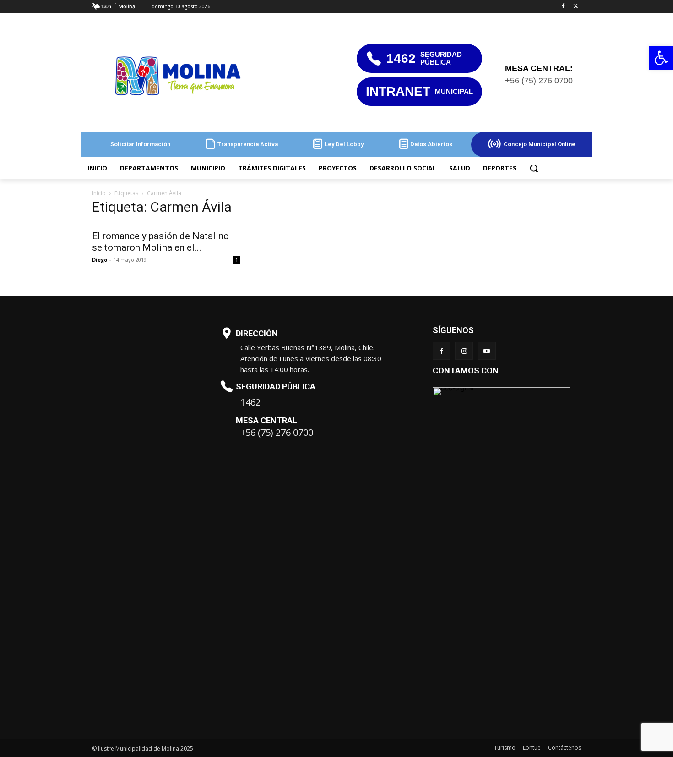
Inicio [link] (99, 193)
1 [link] (236, 260)
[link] (661, 58)
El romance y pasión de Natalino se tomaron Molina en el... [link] (160, 241)
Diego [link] (99, 259)
